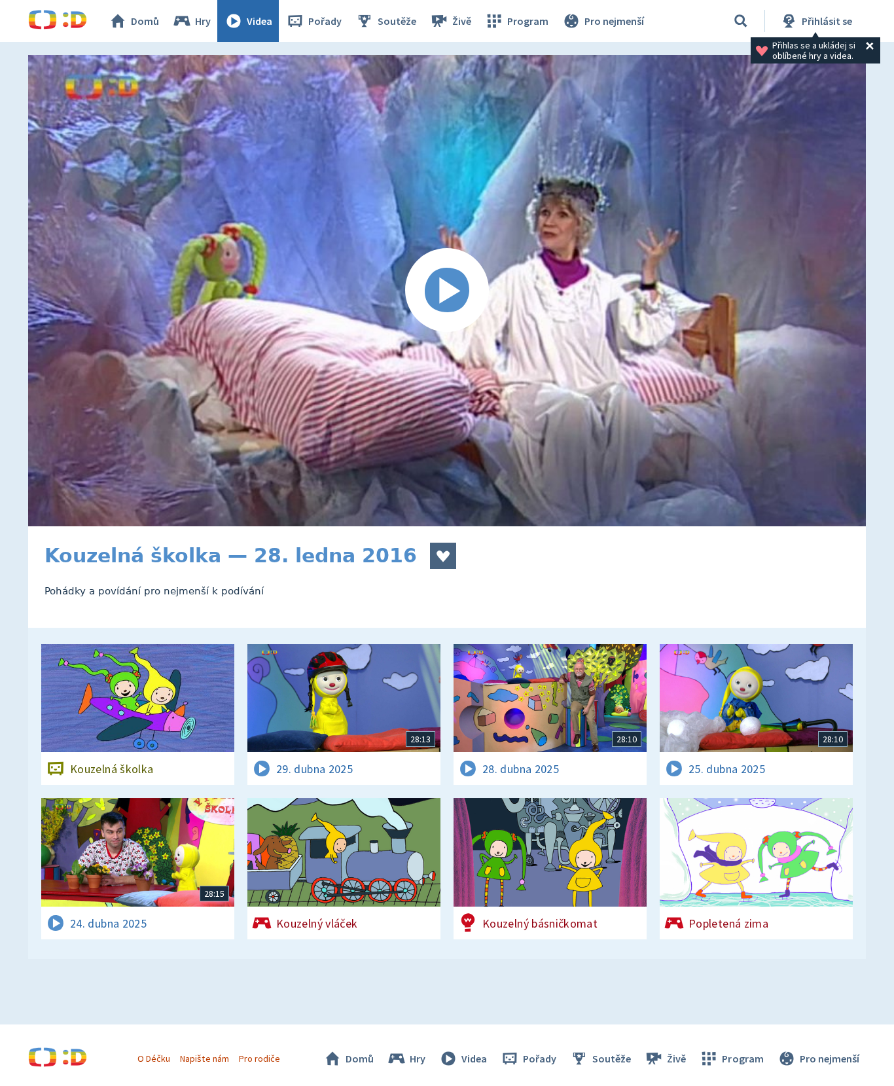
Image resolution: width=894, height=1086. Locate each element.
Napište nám (204, 1058)
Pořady (325, 20)
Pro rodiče (259, 1058)
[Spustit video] (447, 290)
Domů (145, 20)
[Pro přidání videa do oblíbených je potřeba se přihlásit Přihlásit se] (443, 556)
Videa (259, 20)
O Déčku (153, 1058)
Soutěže (397, 20)
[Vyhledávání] (740, 21)
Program (527, 20)
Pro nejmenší (614, 20)
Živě (461, 20)
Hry (203, 20)
